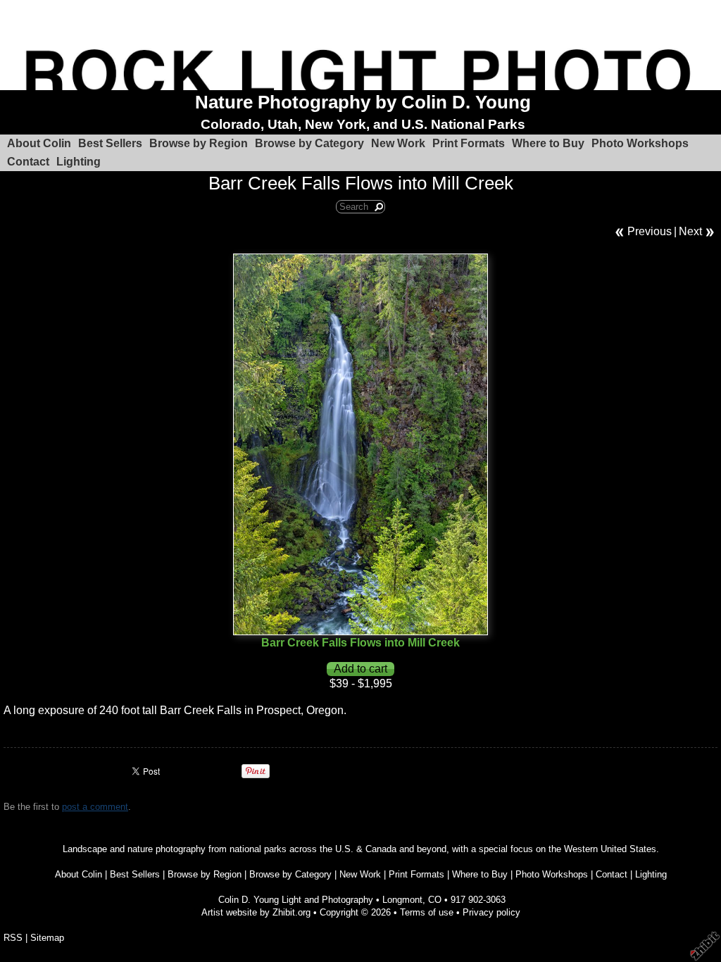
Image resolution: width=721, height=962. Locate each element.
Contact (28, 162)
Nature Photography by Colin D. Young (363, 102)
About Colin (39, 143)
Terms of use (426, 912)
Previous (649, 231)
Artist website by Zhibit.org (256, 912)
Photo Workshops (640, 143)
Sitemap (47, 937)
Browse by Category (309, 143)
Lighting (78, 162)
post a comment (95, 806)
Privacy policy (491, 912)
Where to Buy (548, 143)
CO (434, 899)
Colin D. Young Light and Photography (295, 899)
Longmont (402, 899)
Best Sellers (110, 143)
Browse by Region (198, 143)
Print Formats (468, 143)
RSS (13, 937)
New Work (398, 143)
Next (690, 231)
